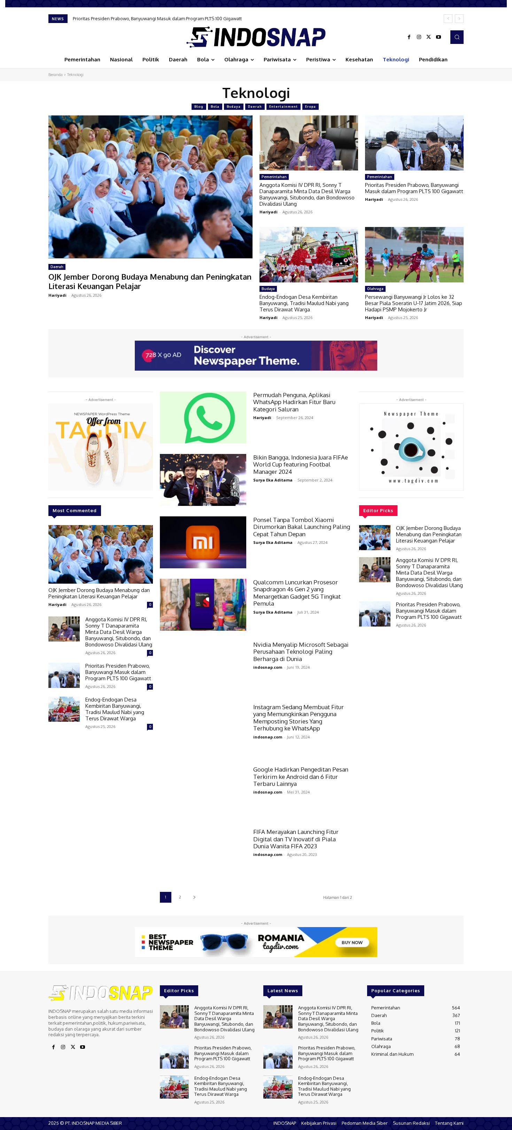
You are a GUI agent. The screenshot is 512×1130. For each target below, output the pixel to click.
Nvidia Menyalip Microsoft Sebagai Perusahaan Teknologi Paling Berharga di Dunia (301, 651)
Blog (198, 106)
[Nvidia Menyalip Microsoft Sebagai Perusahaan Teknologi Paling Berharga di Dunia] (203, 667)
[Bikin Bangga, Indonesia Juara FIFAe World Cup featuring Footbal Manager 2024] (203, 480)
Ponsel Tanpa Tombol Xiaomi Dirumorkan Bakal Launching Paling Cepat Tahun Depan (301, 527)
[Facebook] (409, 37)
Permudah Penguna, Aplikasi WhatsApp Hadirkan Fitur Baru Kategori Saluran (294, 402)
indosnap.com (267, 667)
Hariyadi (57, 295)
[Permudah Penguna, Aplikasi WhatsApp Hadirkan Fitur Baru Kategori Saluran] (203, 417)
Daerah (255, 106)
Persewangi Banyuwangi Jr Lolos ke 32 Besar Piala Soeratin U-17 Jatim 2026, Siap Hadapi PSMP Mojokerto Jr (413, 303)
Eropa (310, 106)
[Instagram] (419, 37)
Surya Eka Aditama (273, 480)
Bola (215, 106)
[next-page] (194, 897)
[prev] (448, 18)
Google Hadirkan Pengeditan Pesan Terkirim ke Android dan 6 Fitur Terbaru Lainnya (300, 776)
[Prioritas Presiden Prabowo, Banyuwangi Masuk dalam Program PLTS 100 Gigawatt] (414, 142)
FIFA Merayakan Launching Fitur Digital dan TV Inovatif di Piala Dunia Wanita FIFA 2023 (296, 839)
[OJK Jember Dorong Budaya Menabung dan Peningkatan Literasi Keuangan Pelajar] (150, 186)
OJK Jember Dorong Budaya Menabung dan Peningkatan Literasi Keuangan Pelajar (149, 281)
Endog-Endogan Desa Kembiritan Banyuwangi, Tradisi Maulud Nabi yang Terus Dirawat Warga (172, 18)
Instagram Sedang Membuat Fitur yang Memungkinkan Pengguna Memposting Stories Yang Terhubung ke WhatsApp (298, 717)
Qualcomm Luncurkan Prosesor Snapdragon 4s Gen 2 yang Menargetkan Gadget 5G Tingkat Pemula (297, 592)
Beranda (55, 74)
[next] (459, 18)
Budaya (234, 106)
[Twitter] (429, 37)
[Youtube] (438, 37)
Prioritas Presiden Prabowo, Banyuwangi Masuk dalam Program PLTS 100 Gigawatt (414, 188)
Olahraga (375, 288)
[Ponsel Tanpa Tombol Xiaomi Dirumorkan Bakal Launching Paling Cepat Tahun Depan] (203, 542)
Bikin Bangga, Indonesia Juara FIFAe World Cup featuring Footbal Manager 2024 (300, 464)
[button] (457, 37)
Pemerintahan (274, 176)
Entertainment (283, 106)
